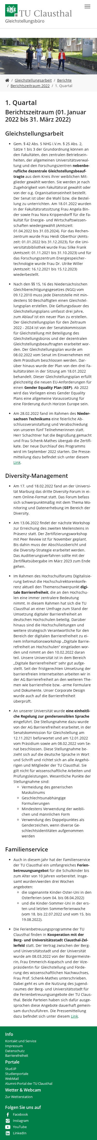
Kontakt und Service (20, 1041)
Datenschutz (15, 1051)
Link (16, 462)
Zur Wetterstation (19, 1097)
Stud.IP (10, 1069)
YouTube (20, 1127)
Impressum (14, 1046)
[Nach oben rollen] (86, 1129)
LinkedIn (19, 1133)
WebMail (12, 1078)
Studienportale (16, 1074)
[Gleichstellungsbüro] (7, 80)
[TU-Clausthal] (38, 10)
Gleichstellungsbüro (24, 21)
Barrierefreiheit (16, 1055)
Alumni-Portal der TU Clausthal (28, 1083)
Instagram (21, 1120)
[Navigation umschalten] (87, 6)
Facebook (20, 1114)
